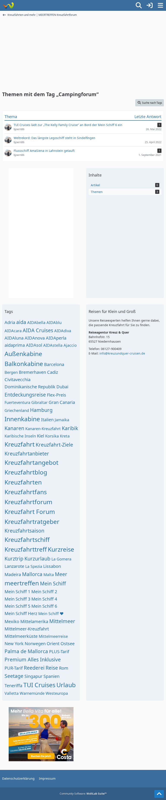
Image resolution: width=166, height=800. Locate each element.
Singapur (33, 676)
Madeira (13, 574)
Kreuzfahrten (23, 482)
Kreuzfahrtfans (26, 492)
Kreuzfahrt (20, 444)
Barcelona (54, 364)
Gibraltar (39, 402)
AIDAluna (14, 338)
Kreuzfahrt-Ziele (54, 444)
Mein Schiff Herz (21, 613)
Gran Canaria (62, 402)
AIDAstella (52, 345)
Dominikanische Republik (30, 387)
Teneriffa (13, 685)
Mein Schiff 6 (44, 606)
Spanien (51, 676)
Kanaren (14, 428)
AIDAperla (56, 338)
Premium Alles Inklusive (33, 659)
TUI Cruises (39, 685)
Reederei (34, 667)
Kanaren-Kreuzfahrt (43, 428)
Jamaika (62, 419)
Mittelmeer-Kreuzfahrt (27, 629)
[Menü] (160, 5)
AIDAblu (54, 322)
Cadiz (52, 372)
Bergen (11, 372)
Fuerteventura (17, 402)
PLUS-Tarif (59, 651)
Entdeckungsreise (25, 394)
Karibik (70, 428)
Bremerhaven (32, 372)
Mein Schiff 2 (44, 591)
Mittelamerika (34, 621)
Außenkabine (23, 354)
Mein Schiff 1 (17, 591)
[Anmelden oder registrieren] (149, 5)
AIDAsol (34, 345)
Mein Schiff (53, 583)
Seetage (14, 675)
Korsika (52, 436)
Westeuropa (57, 693)
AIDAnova (35, 338)
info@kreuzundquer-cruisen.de (122, 353)
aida (21, 322)
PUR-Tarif (14, 668)
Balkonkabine (24, 364)
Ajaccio (70, 345)
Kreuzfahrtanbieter (27, 453)
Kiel (40, 436)
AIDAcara (13, 330)
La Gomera (61, 559)
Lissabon (52, 566)
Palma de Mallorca (26, 651)
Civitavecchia (17, 379)
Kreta (65, 436)
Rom (63, 668)
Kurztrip (14, 558)
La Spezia (33, 566)
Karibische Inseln (20, 436)
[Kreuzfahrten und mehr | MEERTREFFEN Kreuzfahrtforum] (8, 5)
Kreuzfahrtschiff (27, 539)
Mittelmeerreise (53, 636)
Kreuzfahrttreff (26, 549)
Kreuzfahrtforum (28, 502)
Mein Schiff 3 (17, 599)
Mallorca (32, 574)
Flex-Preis (56, 395)
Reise (52, 667)
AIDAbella (36, 322)
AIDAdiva (62, 330)
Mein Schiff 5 (17, 606)
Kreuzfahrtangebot (31, 462)
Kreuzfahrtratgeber (32, 521)
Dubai (62, 387)
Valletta (12, 693)
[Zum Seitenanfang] (159, 794)
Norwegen (35, 643)
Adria (10, 322)
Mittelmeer (62, 621)
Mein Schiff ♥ (51, 613)
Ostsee (68, 643)
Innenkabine (22, 419)
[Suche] (138, 5)
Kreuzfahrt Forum (30, 511)
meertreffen (22, 583)
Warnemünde (32, 693)
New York (14, 643)
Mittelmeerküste (21, 636)
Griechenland (17, 410)
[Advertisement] (83, 56)
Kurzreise (61, 549)
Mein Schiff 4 (44, 599)
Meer (61, 574)
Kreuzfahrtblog (26, 472)
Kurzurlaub (37, 558)
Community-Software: (83, 793)
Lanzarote (14, 566)
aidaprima (15, 345)
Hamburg (41, 409)
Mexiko (12, 621)
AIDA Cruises (38, 330)
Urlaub (66, 685)
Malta (48, 574)
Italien (47, 420)
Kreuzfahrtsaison (24, 530)
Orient (53, 643)
